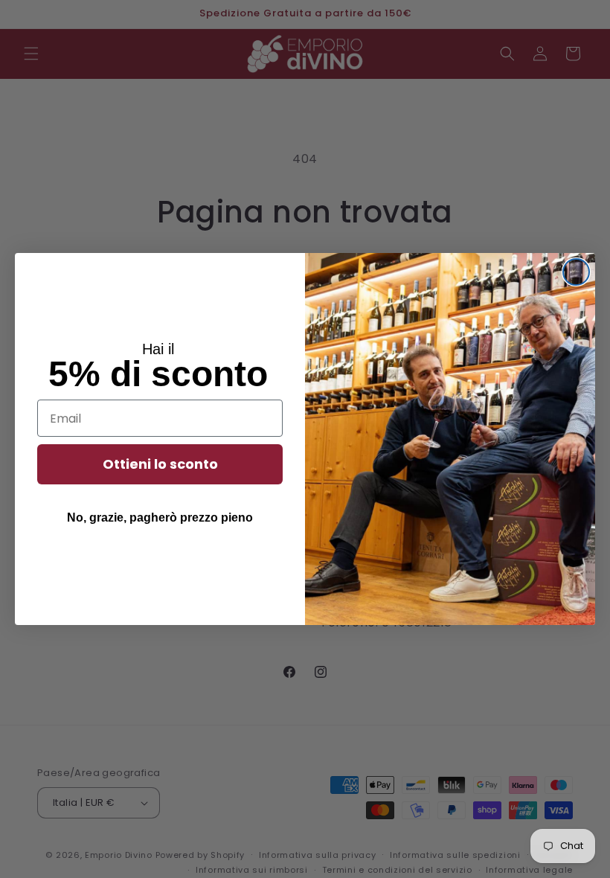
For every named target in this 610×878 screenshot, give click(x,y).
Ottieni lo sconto (160, 464)
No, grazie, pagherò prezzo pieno (160, 517)
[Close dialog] (576, 272)
